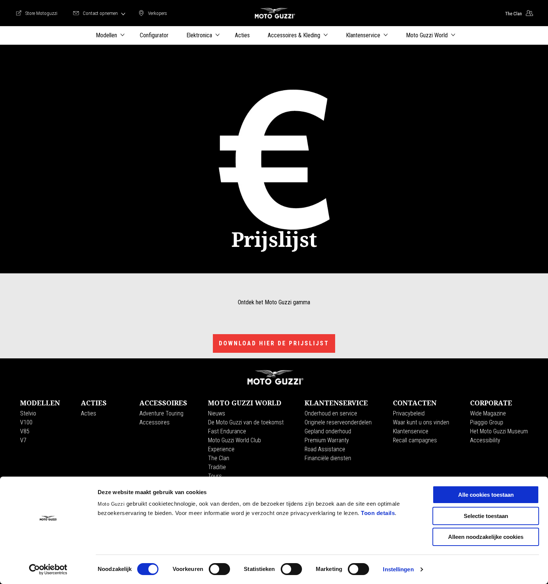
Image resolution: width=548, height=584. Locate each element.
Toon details (378, 513)
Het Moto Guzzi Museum (499, 431)
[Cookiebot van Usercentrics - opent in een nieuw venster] (48, 569)
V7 (23, 440)
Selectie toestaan (486, 516)
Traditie (217, 467)
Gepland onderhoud (328, 431)
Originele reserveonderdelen (338, 422)
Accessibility (485, 440)
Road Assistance (325, 449)
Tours (215, 476)
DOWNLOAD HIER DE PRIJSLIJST (274, 343)
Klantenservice (410, 431)
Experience (221, 449)
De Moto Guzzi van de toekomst (246, 422)
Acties (88, 413)
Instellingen (398, 569)
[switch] (219, 569)
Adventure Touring (161, 413)
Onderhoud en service (331, 413)
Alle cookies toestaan (486, 495)
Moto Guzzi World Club (234, 440)
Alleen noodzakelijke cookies (485, 537)
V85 (24, 431)
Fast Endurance (227, 431)
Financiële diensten (328, 458)
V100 (26, 422)
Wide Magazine (488, 413)
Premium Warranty (327, 440)
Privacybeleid (409, 413)
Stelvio (28, 413)
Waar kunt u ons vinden (421, 422)
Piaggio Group (486, 422)
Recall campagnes (415, 440)
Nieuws (216, 413)
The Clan (218, 458)
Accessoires (154, 422)
